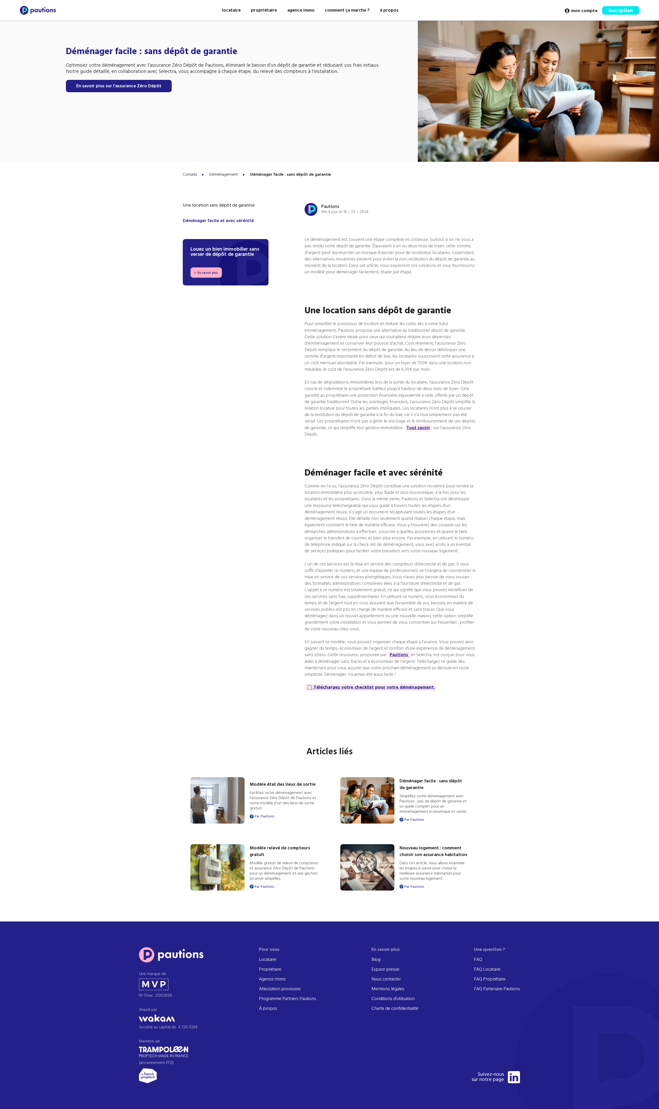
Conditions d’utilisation (393, 999)
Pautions (399, 655)
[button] (231, 10)
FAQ (478, 960)
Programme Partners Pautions (287, 999)
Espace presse (385, 969)
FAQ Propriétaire (490, 979)
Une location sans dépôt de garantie (219, 205)
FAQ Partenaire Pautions (497, 989)
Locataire (267, 960)
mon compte (584, 11)
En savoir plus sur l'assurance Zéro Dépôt (118, 86)
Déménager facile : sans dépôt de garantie (290, 174)
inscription (621, 11)
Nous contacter (386, 979)
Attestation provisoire (280, 989)
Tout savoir (418, 428)
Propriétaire (270, 969)
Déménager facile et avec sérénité (218, 221)
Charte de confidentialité (394, 1008)
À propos (268, 1008)
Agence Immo (272, 979)
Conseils (190, 174)
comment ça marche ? (347, 10)
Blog (375, 960)
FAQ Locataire (487, 969)
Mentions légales (387, 989)
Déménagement (223, 174)
